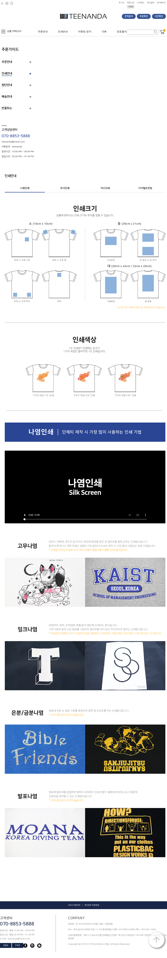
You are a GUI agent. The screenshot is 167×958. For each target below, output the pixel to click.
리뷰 (104, 31)
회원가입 (130, 3)
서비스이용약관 (74, 905)
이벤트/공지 (84, 31)
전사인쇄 (64, 188)
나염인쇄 (24, 188)
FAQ (17, 945)
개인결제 (150, 3)
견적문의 (128, 16)
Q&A (5, 945)
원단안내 (7, 85)
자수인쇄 (105, 188)
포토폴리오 (123, 31)
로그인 (121, 3)
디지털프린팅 (145, 188)
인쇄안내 (63, 31)
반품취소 (7, 108)
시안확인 (159, 16)
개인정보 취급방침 (91, 905)
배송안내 (7, 96)
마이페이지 (161, 3)
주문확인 (144, 16)
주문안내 (43, 31)
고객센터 (140, 3)
